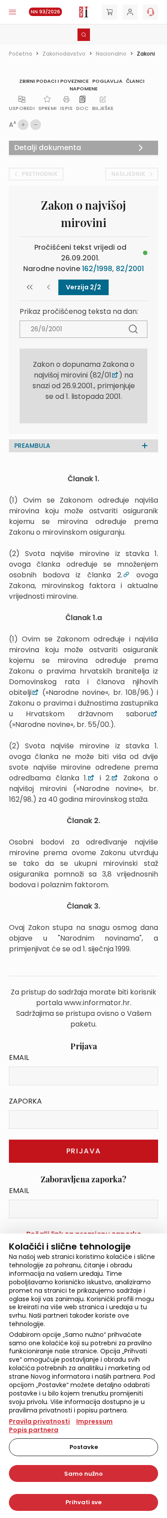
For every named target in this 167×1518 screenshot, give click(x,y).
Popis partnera (33, 1429)
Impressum (94, 1421)
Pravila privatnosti (39, 1421)
